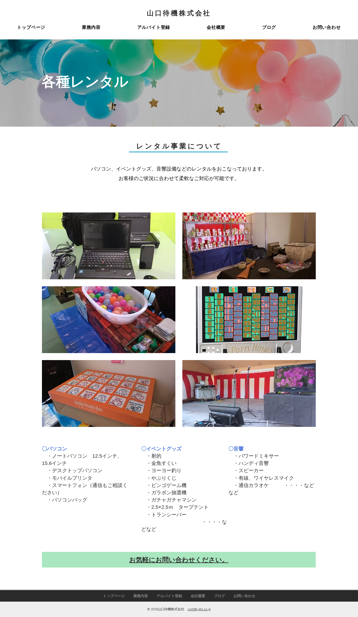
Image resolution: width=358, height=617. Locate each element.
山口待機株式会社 (179, 13)
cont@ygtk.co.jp (199, 609)
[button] (91, 27)
